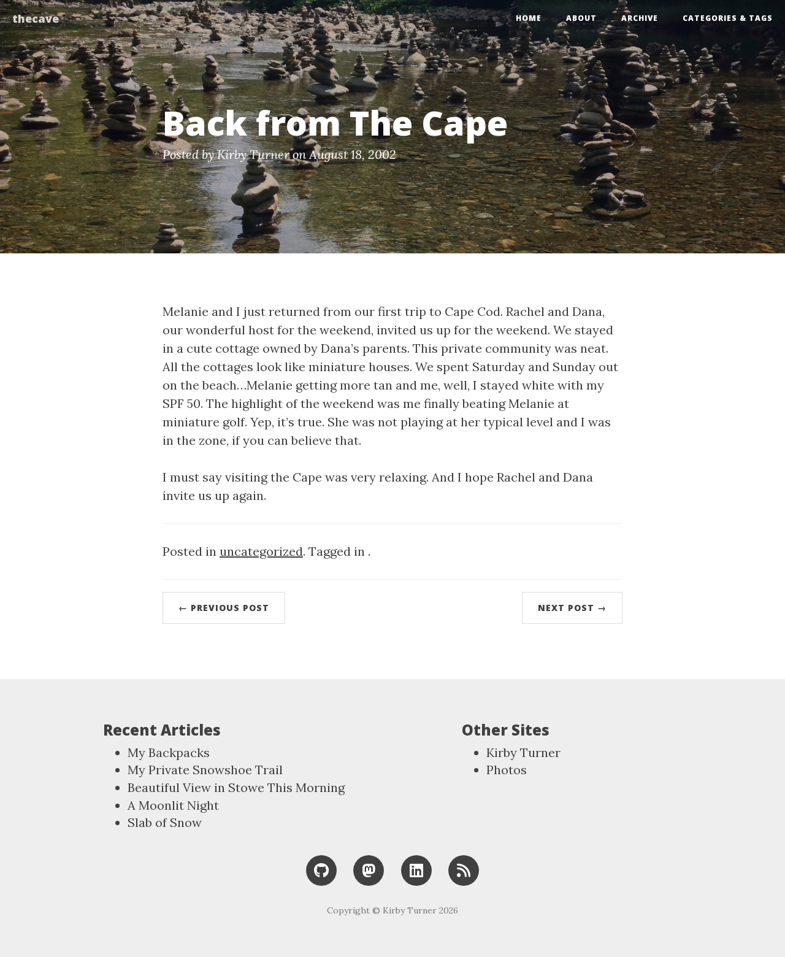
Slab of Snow (165, 822)
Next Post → (572, 607)
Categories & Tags (728, 18)
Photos (506, 769)
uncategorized (261, 551)
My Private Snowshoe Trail (205, 769)
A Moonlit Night (173, 805)
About (581, 18)
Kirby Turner (523, 752)
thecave (35, 18)
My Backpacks (169, 752)
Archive (639, 18)
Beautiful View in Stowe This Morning (236, 787)
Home (529, 18)
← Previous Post (223, 607)
